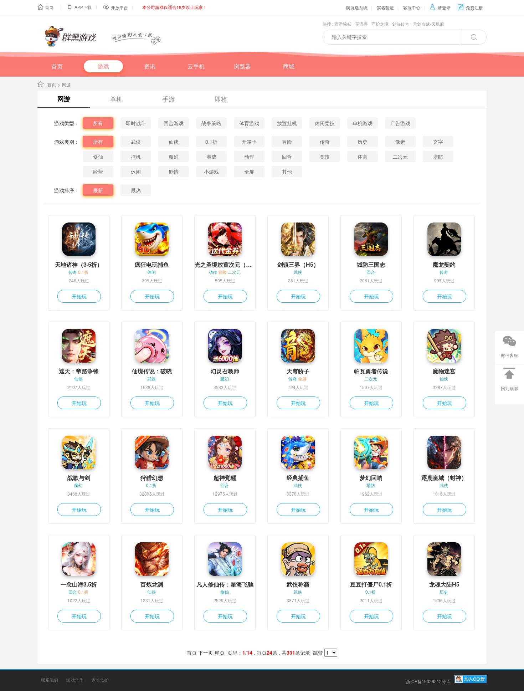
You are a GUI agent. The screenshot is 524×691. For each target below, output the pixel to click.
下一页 (205, 652)
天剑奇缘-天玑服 (428, 24)
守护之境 (380, 24)
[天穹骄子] (298, 346)
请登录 (440, 7)
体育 (363, 156)
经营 (98, 171)
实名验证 (385, 7)
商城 (288, 66)
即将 (221, 98)
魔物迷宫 (444, 371)
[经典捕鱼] (298, 452)
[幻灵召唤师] (225, 346)
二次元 (400, 156)
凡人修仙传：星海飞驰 (224, 584)
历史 (363, 141)
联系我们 (49, 680)
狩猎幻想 (151, 478)
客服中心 (411, 7)
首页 (49, 7)
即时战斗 (136, 123)
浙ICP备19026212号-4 (428, 681)
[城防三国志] (371, 239)
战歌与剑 (78, 478)
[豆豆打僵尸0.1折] (371, 559)
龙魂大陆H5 (444, 584)
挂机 (136, 156)
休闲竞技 (325, 123)
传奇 (325, 141)
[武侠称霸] (298, 559)
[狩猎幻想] (152, 452)
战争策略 (211, 123)
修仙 (98, 156)
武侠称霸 (298, 584)
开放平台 (119, 7)
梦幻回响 (371, 478)
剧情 (174, 171)
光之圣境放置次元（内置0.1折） (225, 264)
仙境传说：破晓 (152, 371)
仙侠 (174, 141)
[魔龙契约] (444, 239)
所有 (98, 123)
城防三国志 (371, 264)
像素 (400, 141)
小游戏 (211, 171)
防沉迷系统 (357, 7)
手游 (168, 98)
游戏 (103, 66)
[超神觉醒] (225, 452)
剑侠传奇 (400, 24)
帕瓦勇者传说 (371, 371)
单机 (116, 98)
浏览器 (242, 66)
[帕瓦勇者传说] (371, 346)
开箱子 (249, 141)
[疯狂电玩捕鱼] (152, 239)
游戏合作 (74, 680)
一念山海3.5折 (79, 584)
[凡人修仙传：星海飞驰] (225, 559)
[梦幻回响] (371, 452)
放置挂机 (287, 123)
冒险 (287, 141)
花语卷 (361, 24)
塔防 (438, 156)
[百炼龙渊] (152, 559)
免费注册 (470, 7)
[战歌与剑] (79, 452)
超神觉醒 (225, 478)
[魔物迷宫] (444, 346)
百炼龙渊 (151, 584)
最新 (98, 190)
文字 (438, 141)
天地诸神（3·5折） (79, 264)
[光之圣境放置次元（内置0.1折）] (225, 239)
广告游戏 (400, 123)
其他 (287, 171)
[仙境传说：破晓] (152, 346)
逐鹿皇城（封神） (444, 478)
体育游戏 (249, 123)
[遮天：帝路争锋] (79, 346)
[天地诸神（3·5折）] (79, 239)
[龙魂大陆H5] (444, 559)
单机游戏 (363, 123)
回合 (287, 156)
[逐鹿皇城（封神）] (444, 452)
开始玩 (79, 296)
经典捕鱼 (298, 478)
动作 (249, 156)
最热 (136, 190)
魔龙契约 (444, 264)
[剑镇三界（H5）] (298, 239)
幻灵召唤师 (225, 371)
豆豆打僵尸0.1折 (371, 584)
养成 (211, 156)
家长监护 (100, 680)
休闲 (136, 171)
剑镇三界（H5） (298, 264)
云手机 (196, 66)
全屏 (249, 171)
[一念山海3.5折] (79, 559)
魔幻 (174, 156)
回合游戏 (174, 123)
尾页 (220, 652)
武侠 (136, 141)
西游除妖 (342, 24)
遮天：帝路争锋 (79, 371)
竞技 (325, 156)
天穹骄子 (298, 371)
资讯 (149, 66)
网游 (63, 98)
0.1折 (211, 141)
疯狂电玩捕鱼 (152, 264)
